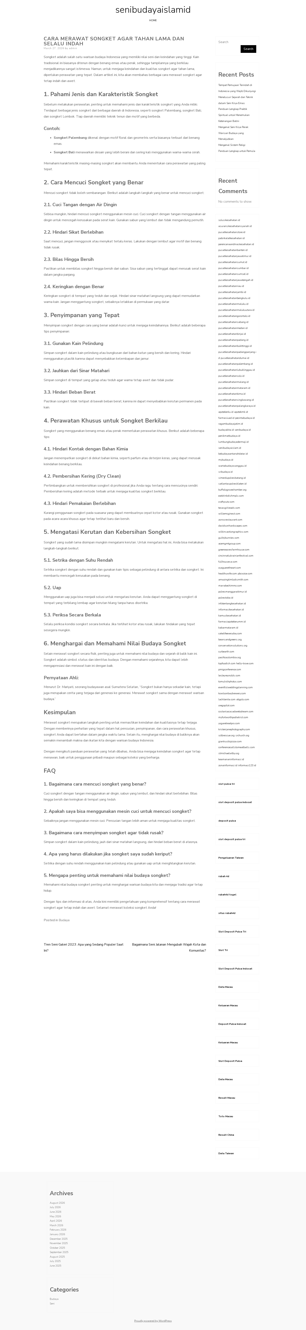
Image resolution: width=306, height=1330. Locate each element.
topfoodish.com (226, 663)
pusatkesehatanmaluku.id (233, 304)
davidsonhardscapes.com (232, 525)
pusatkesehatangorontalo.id (234, 316)
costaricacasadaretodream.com (235, 711)
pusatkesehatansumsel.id (233, 274)
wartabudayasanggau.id (232, 465)
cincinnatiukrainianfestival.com (235, 555)
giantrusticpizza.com (230, 741)
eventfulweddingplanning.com (235, 687)
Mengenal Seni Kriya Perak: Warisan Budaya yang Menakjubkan (233, 133)
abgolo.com (242, 699)
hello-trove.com (245, 663)
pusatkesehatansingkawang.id (236, 400)
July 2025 (55, 1261)
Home (153, 20)
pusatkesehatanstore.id (231, 232)
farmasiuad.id (226, 418)
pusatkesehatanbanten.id (233, 250)
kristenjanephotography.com (234, 729)
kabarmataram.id (228, 627)
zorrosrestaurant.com (230, 519)
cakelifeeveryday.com (230, 633)
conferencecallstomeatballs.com (236, 747)
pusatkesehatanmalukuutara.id (236, 310)
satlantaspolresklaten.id (232, 483)
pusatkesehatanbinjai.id (232, 334)
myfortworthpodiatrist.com (233, 717)
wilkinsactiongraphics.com (233, 531)
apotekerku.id (225, 412)
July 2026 (55, 1207)
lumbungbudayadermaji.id (233, 442)
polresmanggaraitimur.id (232, 591)
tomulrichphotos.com (230, 681)
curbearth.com (226, 651)
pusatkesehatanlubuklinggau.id (236, 370)
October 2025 (57, 1247)
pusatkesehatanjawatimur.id (234, 256)
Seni (52, 1303)
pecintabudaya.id (245, 418)
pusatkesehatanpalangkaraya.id (236, 406)
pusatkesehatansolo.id (231, 376)
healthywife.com (227, 573)
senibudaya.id (243, 429)
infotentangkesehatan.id (232, 603)
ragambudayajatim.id (230, 423)
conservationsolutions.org (232, 645)
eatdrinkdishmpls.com (231, 495)
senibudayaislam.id (229, 448)
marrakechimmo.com (230, 585)
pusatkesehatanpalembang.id (235, 364)
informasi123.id (247, 765)
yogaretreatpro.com (229, 723)
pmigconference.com (229, 669)
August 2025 (57, 1256)
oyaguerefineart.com (229, 567)
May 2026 (55, 1216)
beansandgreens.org (230, 639)
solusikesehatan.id (229, 220)
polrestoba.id (225, 597)
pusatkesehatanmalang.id (233, 382)
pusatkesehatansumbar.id (233, 268)
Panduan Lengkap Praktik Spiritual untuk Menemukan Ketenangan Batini (234, 115)
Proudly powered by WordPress (153, 1321)
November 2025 (59, 1243)
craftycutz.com (226, 501)
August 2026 (57, 1203)
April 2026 (56, 1220)
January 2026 (57, 1234)
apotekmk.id (241, 412)
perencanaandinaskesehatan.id (236, 244)
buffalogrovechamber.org (232, 489)
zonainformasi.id (227, 765)
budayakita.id (226, 429)
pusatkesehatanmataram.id (234, 388)
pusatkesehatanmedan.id (233, 328)
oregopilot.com (226, 705)
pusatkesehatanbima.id (231, 393)
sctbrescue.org (226, 735)
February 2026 (58, 1229)
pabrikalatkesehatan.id (231, 238)
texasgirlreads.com (229, 507)
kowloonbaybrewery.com (232, 693)
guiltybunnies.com (228, 537)
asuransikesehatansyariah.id (235, 226)
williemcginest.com (229, 513)
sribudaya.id (225, 471)
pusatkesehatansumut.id (232, 262)
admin (73, 48)
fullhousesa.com (227, 561)
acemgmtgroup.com (229, 543)
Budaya (64, 920)
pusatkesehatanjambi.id (232, 292)
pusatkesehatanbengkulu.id (234, 298)
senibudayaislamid (153, 10)
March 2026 (56, 1225)
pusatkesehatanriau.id (231, 286)
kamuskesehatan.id (229, 615)
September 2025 (59, 1252)
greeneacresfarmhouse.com (233, 549)
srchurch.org (242, 735)
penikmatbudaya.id (229, 436)
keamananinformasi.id (231, 759)
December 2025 (58, 1239)
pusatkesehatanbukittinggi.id (235, 346)
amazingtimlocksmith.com (233, 579)
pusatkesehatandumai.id (235, 358)
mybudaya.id (225, 459)
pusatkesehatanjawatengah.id (235, 280)
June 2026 (55, 1211)
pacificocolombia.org (229, 657)
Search (223, 42)
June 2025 (55, 1265)
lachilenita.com (226, 699)
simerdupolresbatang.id (232, 478)
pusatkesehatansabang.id (233, 322)
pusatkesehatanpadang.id (233, 340)
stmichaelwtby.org (228, 753)
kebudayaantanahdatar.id (233, 453)
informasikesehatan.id (231, 609)
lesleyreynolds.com (229, 675)
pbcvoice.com (245, 573)
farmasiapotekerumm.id (232, 621)
